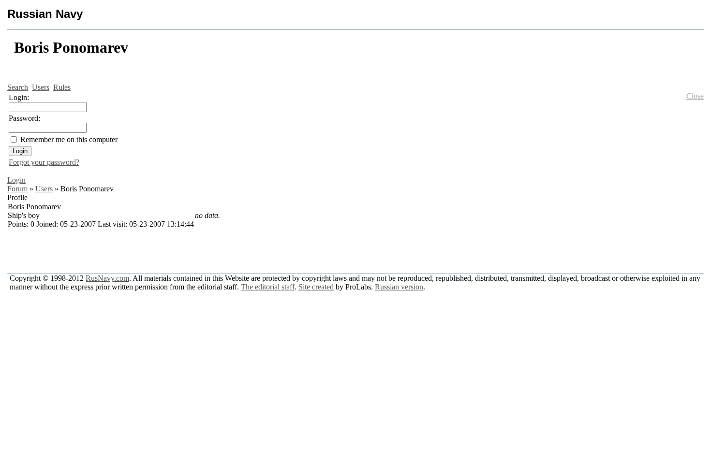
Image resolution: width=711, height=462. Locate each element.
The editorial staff (268, 287)
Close (695, 96)
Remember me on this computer (69, 139)
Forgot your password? (44, 162)
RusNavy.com (107, 278)
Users (44, 189)
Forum (17, 189)
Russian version (399, 287)
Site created (316, 287)
